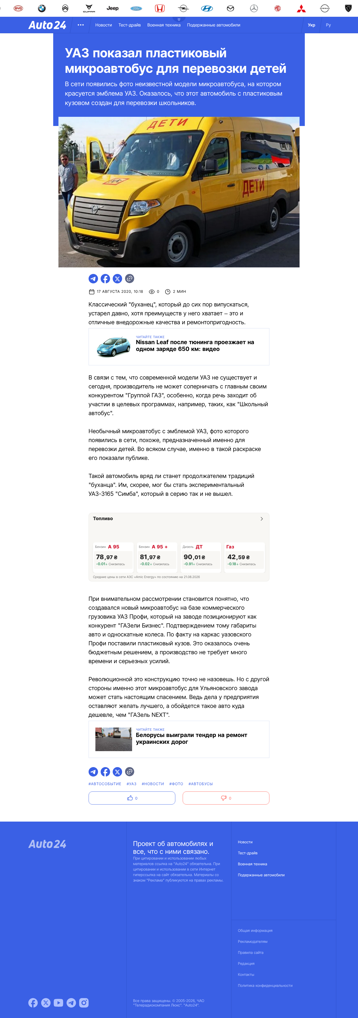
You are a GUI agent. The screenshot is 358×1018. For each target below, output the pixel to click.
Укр (311, 24)
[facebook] (105, 278)
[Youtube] (58, 1003)
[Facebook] (33, 1003)
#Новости (153, 784)
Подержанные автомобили (213, 24)
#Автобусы (201, 784)
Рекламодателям (253, 941)
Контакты (246, 974)
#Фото (176, 784)
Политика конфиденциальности (265, 985)
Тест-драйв (129, 24)
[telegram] (93, 278)
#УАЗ (132, 784)
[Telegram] (71, 1003)
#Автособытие (105, 784)
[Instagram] (84, 1003)
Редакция (246, 963)
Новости (103, 24)
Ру (328, 24)
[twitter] (117, 278)
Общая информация (255, 930)
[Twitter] (46, 1003)
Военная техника (164, 24)
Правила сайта (251, 952)
